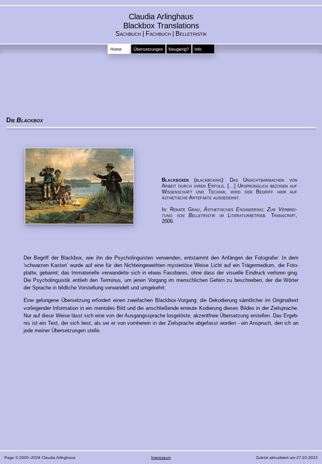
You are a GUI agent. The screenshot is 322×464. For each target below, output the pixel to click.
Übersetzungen (148, 49)
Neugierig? (178, 49)
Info (197, 49)
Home (116, 49)
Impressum (161, 457)
